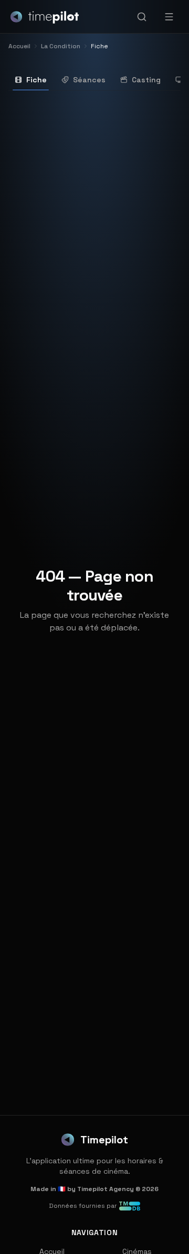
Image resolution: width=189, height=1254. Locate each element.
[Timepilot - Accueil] (44, 16)
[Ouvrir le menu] (169, 16)
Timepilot (104, 1139)
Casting (146, 79)
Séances (89, 79)
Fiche (36, 79)
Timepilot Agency (105, 1189)
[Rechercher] (141, 16)
